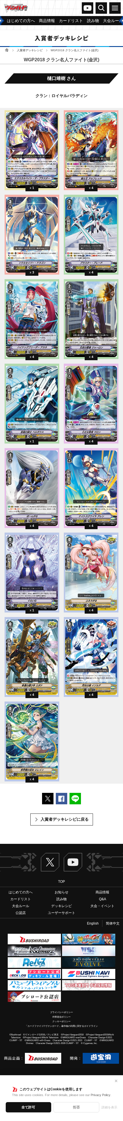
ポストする (47, 798)
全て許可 (28, 1107)
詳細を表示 (109, 1107)
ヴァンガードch (87, 8)
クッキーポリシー (61, 1021)
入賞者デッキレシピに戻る (65, 819)
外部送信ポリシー (61, 1017)
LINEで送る (75, 798)
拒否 (76, 1107)
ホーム (7, 50)
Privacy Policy (100, 1095)
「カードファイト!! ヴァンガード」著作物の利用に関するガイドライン (61, 1026)
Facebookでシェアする (61, 798)
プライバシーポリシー (61, 1012)
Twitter (50, 862)
